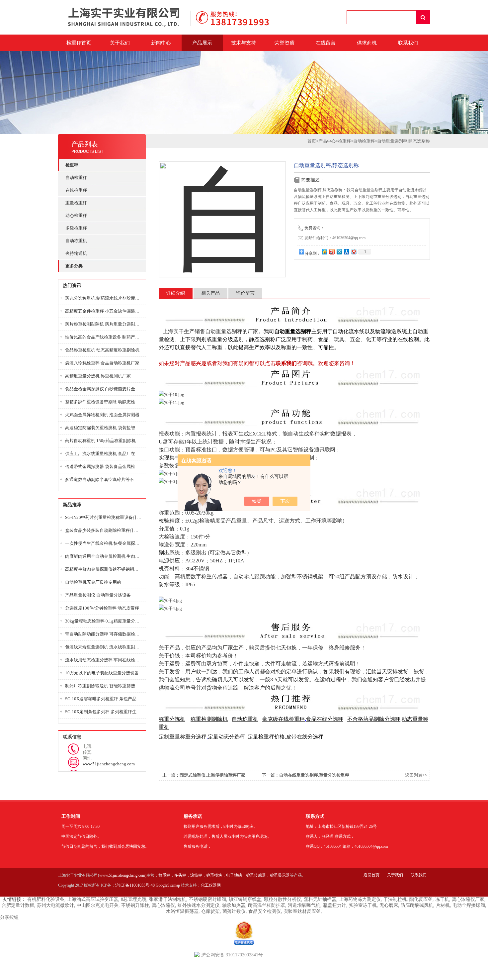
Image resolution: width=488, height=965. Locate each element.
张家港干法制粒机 (167, 899)
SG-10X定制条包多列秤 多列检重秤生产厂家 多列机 (103, 711)
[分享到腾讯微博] (339, 251)
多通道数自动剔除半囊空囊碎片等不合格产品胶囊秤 (103, 479)
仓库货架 (210, 911)
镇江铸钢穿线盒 (245, 899)
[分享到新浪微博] (331, 251)
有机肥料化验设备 (45, 899)
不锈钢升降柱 (135, 905)
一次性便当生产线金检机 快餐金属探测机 (103, 543)
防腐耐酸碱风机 (417, 905)
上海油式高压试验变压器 (92, 899)
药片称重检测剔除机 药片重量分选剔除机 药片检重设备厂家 (103, 324)
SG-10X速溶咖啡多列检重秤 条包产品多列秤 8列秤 (103, 698)
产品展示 (202, 43)
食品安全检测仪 (264, 911)
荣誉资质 (284, 43)
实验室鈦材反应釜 (302, 911)
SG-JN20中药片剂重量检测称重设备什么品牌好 (103, 517)
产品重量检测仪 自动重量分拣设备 (98, 595)
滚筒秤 (196, 875)
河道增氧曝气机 (304, 905)
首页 (311, 141)
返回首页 (371, 875)
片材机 (443, 905)
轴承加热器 (233, 905)
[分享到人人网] (346, 251)
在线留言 (326, 43)
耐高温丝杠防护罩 (266, 905)
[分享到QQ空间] (324, 251)
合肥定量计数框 (18, 905)
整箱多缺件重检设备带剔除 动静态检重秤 (103, 401)
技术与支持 (243, 43)
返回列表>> (416, 775)
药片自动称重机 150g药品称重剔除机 (100, 440)
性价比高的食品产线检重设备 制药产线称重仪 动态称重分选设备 (103, 337)
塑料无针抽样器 (320, 899)
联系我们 (408, 43)
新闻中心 (161, 43)
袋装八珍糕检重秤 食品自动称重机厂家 (102, 362)
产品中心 (327, 141)
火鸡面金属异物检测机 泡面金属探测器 (102, 414)
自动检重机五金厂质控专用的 (93, 582)
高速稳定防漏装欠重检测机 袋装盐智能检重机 (103, 427)
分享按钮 (9, 917)
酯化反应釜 (421, 899)
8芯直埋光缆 (133, 899)
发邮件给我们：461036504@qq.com (335, 238)
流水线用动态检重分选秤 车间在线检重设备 (103, 659)
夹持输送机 (76, 253)
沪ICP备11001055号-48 (135, 885)
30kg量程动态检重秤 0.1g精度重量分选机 (103, 621)
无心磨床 (388, 905)
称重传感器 (256, 875)
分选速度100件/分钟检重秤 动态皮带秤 (102, 608)
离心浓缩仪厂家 (468, 899)
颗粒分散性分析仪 (282, 899)
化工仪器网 (211, 885)
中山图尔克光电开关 (98, 905)
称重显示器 (280, 875)
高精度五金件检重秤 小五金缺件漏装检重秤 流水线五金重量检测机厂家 (103, 311)
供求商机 (367, 43)
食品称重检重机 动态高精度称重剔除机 (102, 349)
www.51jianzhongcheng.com (122, 875)
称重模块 (214, 875)
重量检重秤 (76, 202)
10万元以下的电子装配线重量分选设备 (102, 672)
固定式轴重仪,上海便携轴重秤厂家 (212, 775)
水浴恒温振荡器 (182, 911)
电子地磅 (234, 875)
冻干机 (442, 899)
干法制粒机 (395, 899)
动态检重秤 (76, 215)
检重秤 (344, 141)
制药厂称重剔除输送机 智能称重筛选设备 (103, 685)
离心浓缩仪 (163, 905)
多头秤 (180, 875)
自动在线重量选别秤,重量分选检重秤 (314, 775)
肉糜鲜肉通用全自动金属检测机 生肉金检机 (103, 556)
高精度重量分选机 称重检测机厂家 (98, 375)
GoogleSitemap (168, 885)
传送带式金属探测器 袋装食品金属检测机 (103, 466)
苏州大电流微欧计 (55, 905)
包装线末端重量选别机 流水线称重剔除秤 (103, 646)
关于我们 (120, 43)
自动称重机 (76, 240)
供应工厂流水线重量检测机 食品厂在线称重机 (103, 453)
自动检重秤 (76, 177)
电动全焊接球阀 (468, 905)
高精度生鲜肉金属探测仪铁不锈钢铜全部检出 (103, 569)
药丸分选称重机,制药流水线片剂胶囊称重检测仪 (103, 298)
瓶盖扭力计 (334, 905)
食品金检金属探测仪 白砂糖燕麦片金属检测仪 (103, 388)
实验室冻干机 (363, 905)
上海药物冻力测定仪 (360, 899)
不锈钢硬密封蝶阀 (207, 899)
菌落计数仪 (234, 911)
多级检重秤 (76, 228)
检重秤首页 (78, 43)
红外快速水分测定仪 (198, 905)
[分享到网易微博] (353, 251)
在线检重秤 (76, 190)
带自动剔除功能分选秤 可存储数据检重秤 (103, 633)
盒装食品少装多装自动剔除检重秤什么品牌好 (103, 530)
